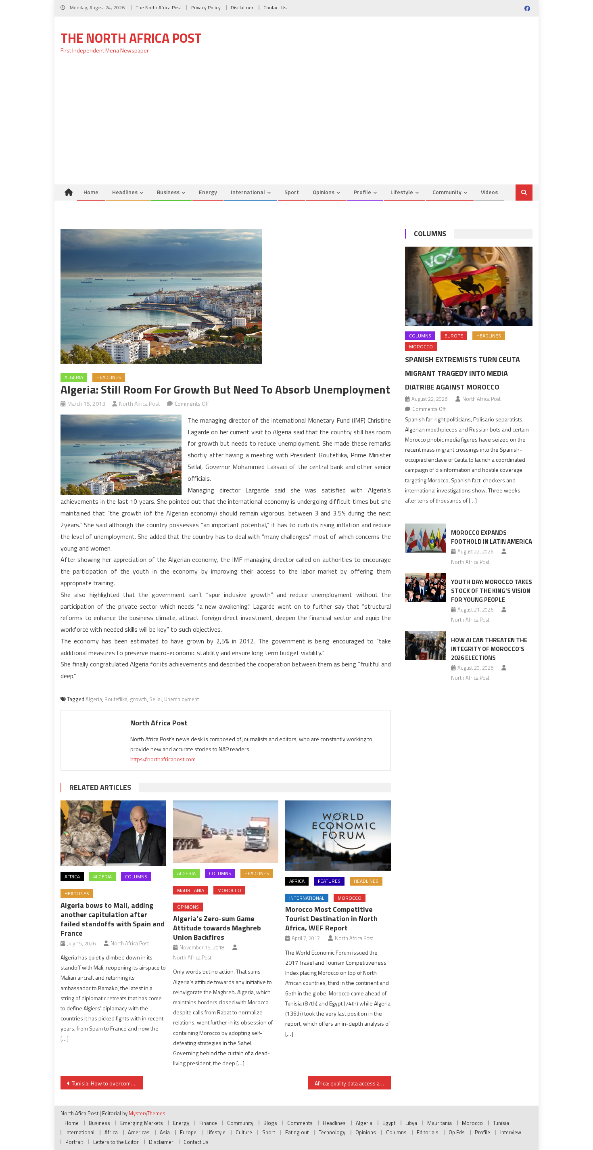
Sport (291, 192)
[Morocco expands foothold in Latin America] (425, 538)
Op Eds (457, 1132)
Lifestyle (401, 192)
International (248, 192)
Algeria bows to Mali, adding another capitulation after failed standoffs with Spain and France (113, 919)
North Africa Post (139, 403)
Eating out (297, 1132)
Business (168, 192)
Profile (362, 192)
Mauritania (190, 890)
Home (91, 192)
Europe (454, 335)
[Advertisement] (296, 123)
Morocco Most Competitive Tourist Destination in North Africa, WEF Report (331, 918)
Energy (208, 192)
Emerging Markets (141, 1123)
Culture (244, 1132)
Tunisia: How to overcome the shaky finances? (107, 1083)
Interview (510, 1132)
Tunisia (501, 1123)
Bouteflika (115, 699)
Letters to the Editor (116, 1142)
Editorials (427, 1132)
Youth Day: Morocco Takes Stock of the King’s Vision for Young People (491, 590)
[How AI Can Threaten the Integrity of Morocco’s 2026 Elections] (425, 645)
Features (329, 881)
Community (446, 192)
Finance (208, 1123)
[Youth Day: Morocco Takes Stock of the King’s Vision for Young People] (425, 587)
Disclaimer (242, 7)
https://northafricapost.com (163, 759)
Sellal (155, 699)
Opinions (323, 192)
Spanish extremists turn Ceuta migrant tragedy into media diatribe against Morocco (462, 373)
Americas (139, 1132)
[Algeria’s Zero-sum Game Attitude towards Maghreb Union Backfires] (226, 831)
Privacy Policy (206, 7)
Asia (165, 1132)
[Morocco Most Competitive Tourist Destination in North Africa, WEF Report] (338, 835)
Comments (300, 1123)
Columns (136, 876)
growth (138, 699)
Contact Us (274, 7)
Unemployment (181, 699)
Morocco (229, 890)
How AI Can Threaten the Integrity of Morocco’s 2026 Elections (489, 648)
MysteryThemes (147, 1113)
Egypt (388, 1123)
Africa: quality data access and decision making (353, 1083)
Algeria (74, 377)
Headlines (125, 192)
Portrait (74, 1142)
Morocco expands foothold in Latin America (491, 537)
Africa (72, 876)
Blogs (270, 1123)
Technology (332, 1132)
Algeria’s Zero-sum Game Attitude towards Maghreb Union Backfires (217, 928)
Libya (411, 1123)
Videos (489, 192)
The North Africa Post (158, 7)
